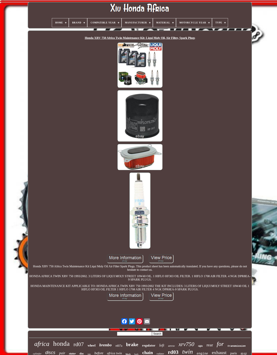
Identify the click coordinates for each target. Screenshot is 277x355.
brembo (105, 345)
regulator (148, 345)
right (200, 346)
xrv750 (186, 344)
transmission (236, 345)
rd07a (119, 345)
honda (61, 343)
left (161, 345)
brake (132, 344)
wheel (92, 345)
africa (41, 343)
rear (210, 345)
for (220, 343)
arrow (171, 345)
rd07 (78, 344)
